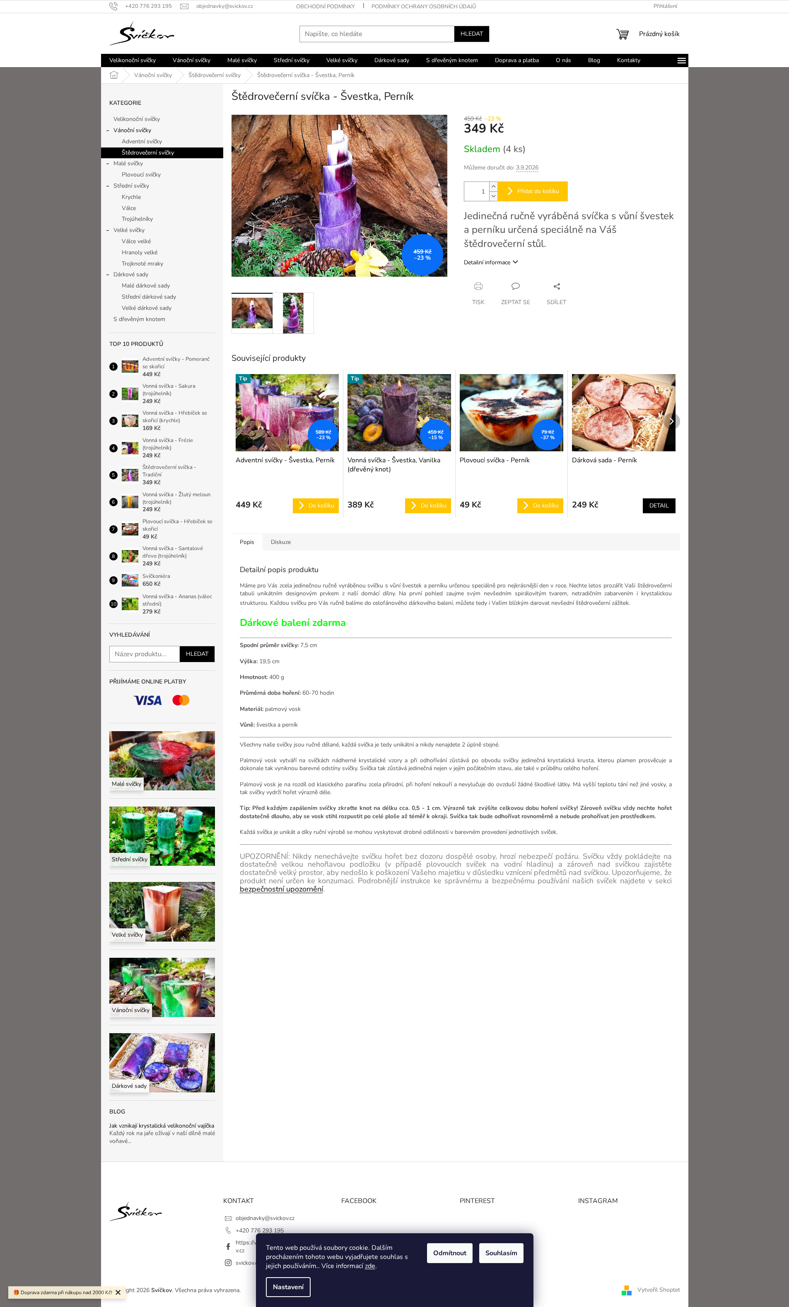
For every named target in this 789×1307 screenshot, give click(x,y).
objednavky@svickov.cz (265, 1218)
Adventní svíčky (142, 141)
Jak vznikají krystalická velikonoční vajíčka (161, 1126)
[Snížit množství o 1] (493, 196)
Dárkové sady (130, 274)
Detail (659, 506)
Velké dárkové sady (146, 308)
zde (370, 1266)
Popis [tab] (247, 542)
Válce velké (136, 241)
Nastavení (288, 1287)
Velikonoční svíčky (136, 119)
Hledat (472, 34)
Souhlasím (501, 1253)
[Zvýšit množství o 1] (493, 186)
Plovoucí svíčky (141, 175)
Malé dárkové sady (146, 286)
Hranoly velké (139, 252)
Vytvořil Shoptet (658, 1290)
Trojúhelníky (137, 219)
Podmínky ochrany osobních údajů (424, 6)
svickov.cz (248, 1263)
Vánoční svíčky (132, 130)
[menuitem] (132, 60)
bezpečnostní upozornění (281, 889)
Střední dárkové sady (149, 297)
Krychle (131, 197)
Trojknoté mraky (142, 264)
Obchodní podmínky (325, 6)
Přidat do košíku (538, 191)
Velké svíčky (129, 230)
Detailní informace (487, 262)
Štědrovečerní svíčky (148, 153)
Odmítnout (449, 1253)
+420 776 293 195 (260, 1231)
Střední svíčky (131, 186)
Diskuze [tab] (281, 542)
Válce (129, 208)
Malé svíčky (128, 163)
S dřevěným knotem (139, 319)
